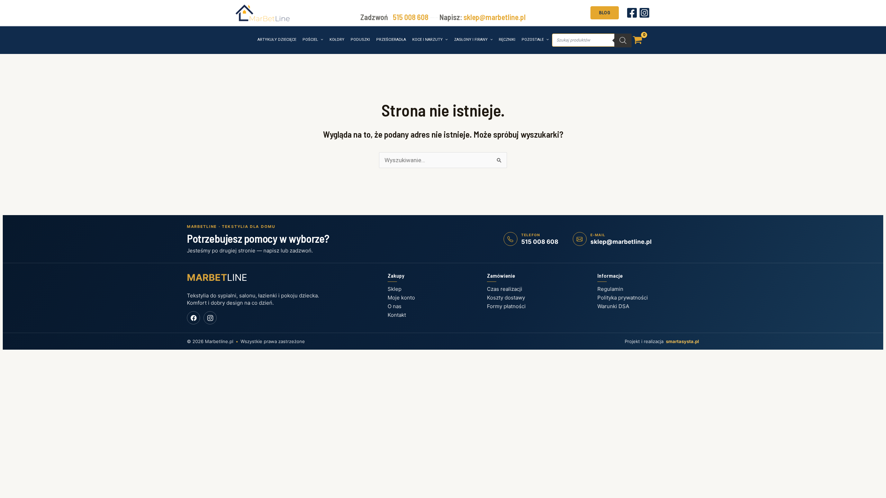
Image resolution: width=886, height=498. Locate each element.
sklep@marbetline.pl (494, 16)
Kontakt (397, 315)
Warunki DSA (613, 306)
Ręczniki (507, 39)
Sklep (394, 289)
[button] (604, 12)
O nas (394, 306)
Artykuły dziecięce (276, 39)
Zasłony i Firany (471, 39)
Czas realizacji (504, 289)
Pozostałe (533, 39)
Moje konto (401, 297)
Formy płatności (506, 306)
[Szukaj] (623, 40)
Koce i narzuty (427, 39)
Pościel (310, 39)
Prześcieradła (391, 39)
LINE (217, 277)
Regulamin (610, 289)
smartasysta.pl (682, 341)
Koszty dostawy (506, 297)
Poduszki (360, 39)
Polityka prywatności (622, 297)
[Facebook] (632, 13)
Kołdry (336, 39)
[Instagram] (644, 13)
